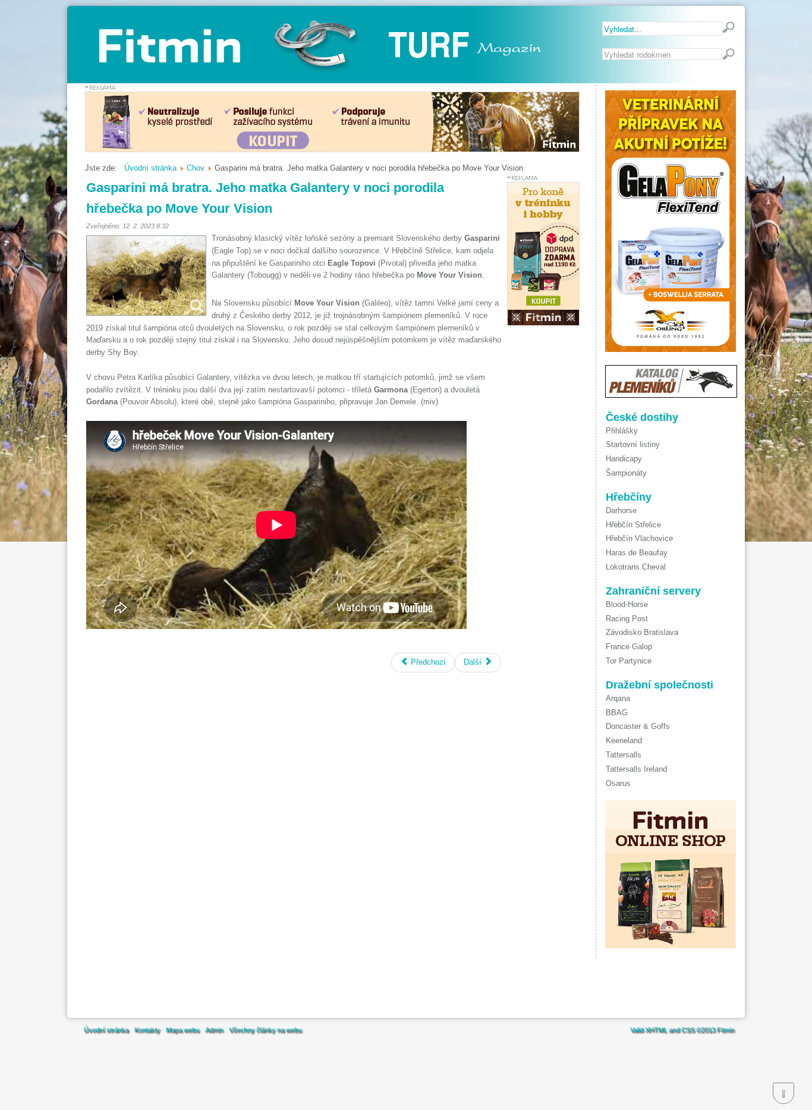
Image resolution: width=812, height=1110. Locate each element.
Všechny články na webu (265, 1029)
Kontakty (147, 1029)
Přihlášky (622, 430)
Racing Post (627, 618)
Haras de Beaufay (637, 552)
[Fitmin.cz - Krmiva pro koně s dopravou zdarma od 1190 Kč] (543, 323)
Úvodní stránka (106, 1029)
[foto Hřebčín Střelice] (146, 275)
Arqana (618, 698)
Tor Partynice (629, 660)
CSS (687, 1029)
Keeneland (624, 740)
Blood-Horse (627, 604)
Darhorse (621, 510)
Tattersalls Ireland (636, 769)
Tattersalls (623, 754)
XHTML (656, 1029)
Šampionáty (626, 472)
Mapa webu (182, 1029)
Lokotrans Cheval (636, 566)
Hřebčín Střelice (633, 524)
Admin (214, 1029)
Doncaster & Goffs (638, 726)
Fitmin (725, 1029)
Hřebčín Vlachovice (639, 538)
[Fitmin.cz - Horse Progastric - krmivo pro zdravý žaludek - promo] (332, 149)
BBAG (617, 712)
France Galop (629, 646)
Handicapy (624, 458)
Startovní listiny (633, 444)
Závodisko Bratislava (642, 632)
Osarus (618, 783)
